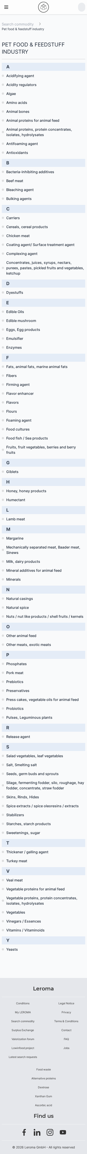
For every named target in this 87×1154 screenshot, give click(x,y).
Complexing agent (21, 253)
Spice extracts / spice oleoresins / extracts (42, 806)
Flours (11, 411)
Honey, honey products (26, 491)
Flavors (12, 402)
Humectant (15, 500)
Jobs (66, 1048)
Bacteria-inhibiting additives (30, 172)
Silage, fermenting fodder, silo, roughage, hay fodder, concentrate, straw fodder (45, 785)
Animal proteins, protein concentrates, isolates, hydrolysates (39, 132)
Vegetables (15, 912)
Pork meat (14, 673)
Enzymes (14, 347)
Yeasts (12, 949)
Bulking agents (19, 198)
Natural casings (19, 598)
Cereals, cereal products (27, 227)
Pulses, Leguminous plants (29, 717)
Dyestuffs (14, 292)
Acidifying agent (20, 76)
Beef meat (14, 181)
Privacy (66, 1012)
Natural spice (17, 607)
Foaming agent (18, 420)
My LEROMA (23, 1012)
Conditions (22, 1003)
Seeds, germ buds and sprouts (32, 773)
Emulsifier (14, 338)
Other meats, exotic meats (28, 644)
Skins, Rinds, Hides (22, 797)
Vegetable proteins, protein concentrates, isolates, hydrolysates (41, 901)
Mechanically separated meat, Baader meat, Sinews (43, 550)
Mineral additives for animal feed (34, 570)
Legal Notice (66, 1003)
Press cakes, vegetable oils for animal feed (42, 699)
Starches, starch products (28, 824)
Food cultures (18, 429)
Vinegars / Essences (23, 921)
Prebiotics (14, 681)
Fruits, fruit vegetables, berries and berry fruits (41, 450)
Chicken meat (18, 235)
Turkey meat (16, 861)
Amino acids (16, 102)
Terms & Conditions (66, 1021)
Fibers (11, 375)
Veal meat (14, 880)
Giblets (12, 471)
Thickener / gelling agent (27, 852)
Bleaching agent (20, 189)
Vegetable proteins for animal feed (35, 889)
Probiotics (15, 708)
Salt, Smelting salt (21, 765)
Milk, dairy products (23, 561)
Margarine (14, 538)
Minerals (13, 579)
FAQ (66, 1039)
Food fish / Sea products (27, 438)
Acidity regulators (21, 84)
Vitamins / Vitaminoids (25, 930)
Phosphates (16, 664)
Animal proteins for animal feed (32, 120)
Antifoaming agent (22, 143)
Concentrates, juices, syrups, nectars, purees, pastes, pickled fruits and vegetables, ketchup (45, 267)
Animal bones (17, 111)
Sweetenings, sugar (23, 832)
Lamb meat (15, 519)
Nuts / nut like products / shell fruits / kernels (44, 616)
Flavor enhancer (20, 393)
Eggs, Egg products (23, 329)
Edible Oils (15, 311)
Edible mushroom (21, 320)
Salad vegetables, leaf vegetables (34, 756)
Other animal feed (21, 635)
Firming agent (18, 384)
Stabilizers (15, 815)
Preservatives (17, 690)
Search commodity (18, 24)
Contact (66, 1030)
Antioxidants (17, 152)
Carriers (13, 218)
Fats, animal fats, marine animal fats (37, 366)
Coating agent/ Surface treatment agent (40, 244)
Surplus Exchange (23, 1030)
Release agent (18, 736)
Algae (11, 93)
